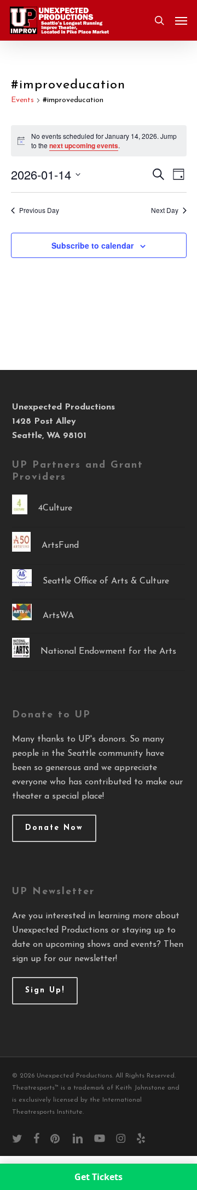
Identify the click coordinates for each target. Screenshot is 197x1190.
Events (22, 100)
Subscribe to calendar (92, 245)
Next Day (164, 210)
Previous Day (39, 210)
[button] (181, 20)
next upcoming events (83, 145)
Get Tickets (98, 1177)
